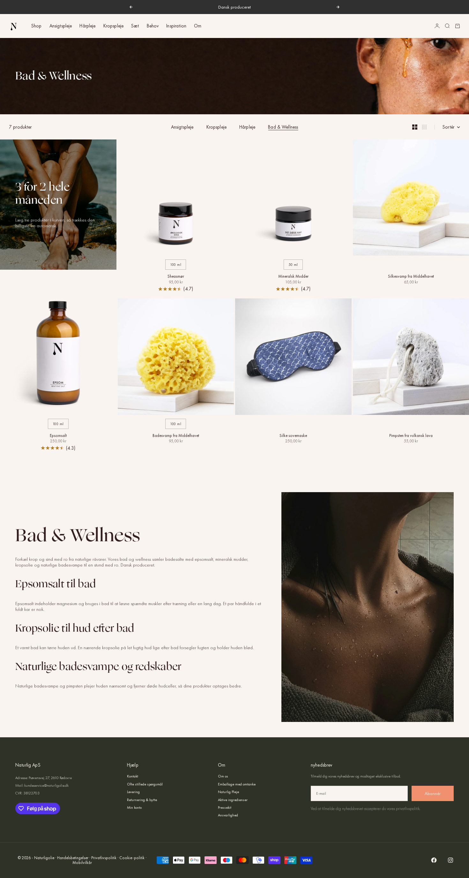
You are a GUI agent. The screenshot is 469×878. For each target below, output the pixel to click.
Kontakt (132, 776)
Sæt (135, 26)
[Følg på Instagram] (450, 860)
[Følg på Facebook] (434, 860)
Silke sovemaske (293, 436)
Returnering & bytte (142, 799)
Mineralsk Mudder (293, 277)
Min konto (134, 807)
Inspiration (176, 26)
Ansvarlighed (228, 815)
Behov (153, 26)
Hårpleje (87, 26)
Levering (133, 791)
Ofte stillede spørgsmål (145, 784)
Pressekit (224, 807)
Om (197, 26)
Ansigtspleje (60, 26)
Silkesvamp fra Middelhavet (411, 277)
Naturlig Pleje (228, 791)
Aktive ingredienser (233, 799)
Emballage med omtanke (237, 784)
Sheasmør (176, 277)
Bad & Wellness (283, 127)
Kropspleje (113, 26)
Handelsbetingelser (72, 857)
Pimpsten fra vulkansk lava (411, 436)
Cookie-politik (132, 857)
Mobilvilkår (82, 862)
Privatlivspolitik (103, 857)
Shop (36, 26)
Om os (223, 776)
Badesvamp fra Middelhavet (176, 436)
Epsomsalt (58, 436)
